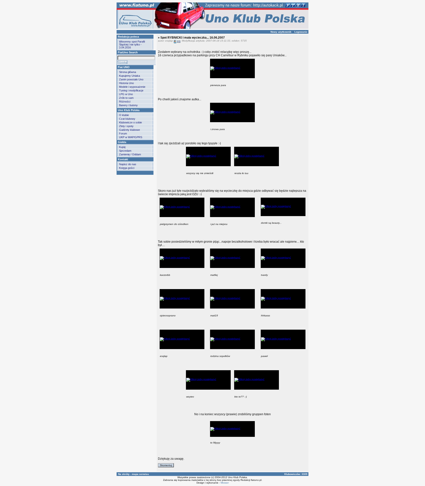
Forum (123, 133)
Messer (225, 482)
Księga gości (126, 167)
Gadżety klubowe (129, 129)
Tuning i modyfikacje (131, 90)
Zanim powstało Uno (131, 79)
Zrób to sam (126, 97)
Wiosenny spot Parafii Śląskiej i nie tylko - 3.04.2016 (132, 44)
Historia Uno (126, 83)
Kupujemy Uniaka (129, 75)
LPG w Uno (126, 94)
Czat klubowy (127, 118)
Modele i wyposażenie (132, 86)
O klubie (124, 115)
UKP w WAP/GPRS (130, 137)
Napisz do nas (127, 164)
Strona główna (127, 72)
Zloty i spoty (126, 126)
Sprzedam (125, 150)
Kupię (122, 147)
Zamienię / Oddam (130, 154)
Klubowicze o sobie (130, 122)
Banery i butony (128, 105)
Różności (124, 101)
